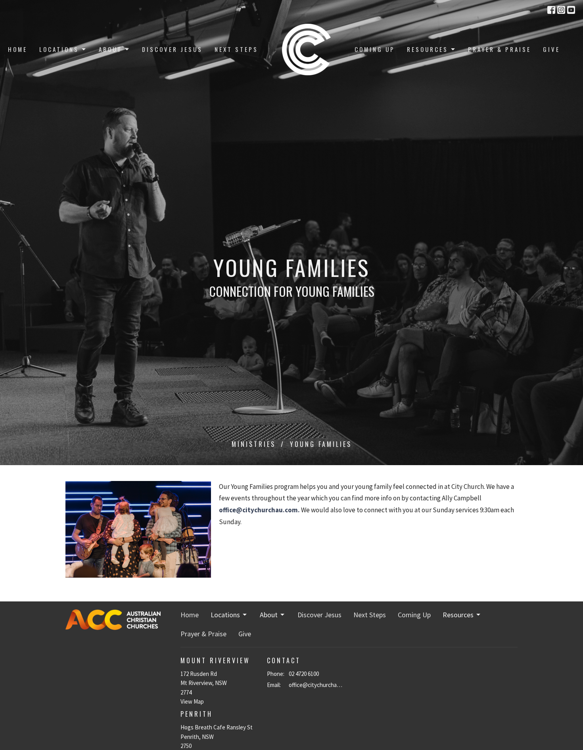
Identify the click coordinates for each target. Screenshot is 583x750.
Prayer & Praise (499, 49)
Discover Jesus (172, 49)
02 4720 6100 (304, 673)
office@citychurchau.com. (259, 510)
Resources (427, 49)
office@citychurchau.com (317, 685)
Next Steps (236, 49)
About (110, 49)
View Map (192, 701)
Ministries (254, 444)
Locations (59, 49)
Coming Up (375, 49)
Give (551, 49)
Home (17, 49)
